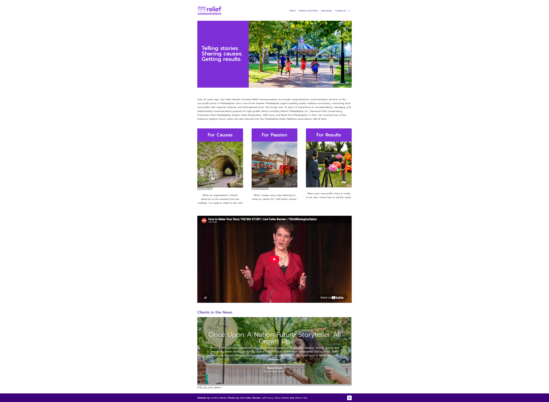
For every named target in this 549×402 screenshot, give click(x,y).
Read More (274, 368)
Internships (326, 11)
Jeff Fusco (267, 398)
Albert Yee (301, 398)
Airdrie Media (218, 398)
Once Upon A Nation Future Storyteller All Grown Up (274, 338)
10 (285, 379)
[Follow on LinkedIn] (349, 398)
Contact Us (340, 11)
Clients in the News (308, 11)
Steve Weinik (282, 398)
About (292, 11)
